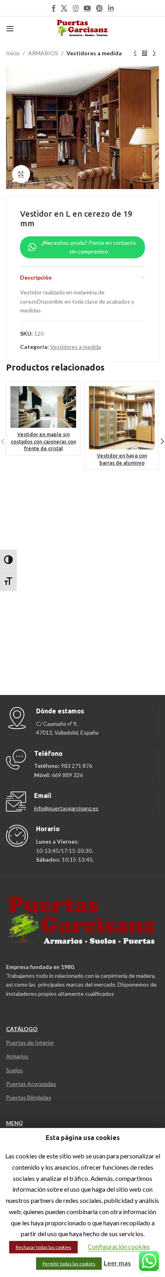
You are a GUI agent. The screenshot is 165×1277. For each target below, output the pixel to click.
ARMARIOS (43, 53)
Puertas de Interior (30, 1042)
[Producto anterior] (135, 53)
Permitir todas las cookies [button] (68, 1263)
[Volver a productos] (144, 53)
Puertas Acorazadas (31, 1083)
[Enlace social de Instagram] (75, 8)
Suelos (14, 1070)
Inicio (13, 53)
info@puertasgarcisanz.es (66, 808)
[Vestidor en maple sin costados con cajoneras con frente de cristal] (43, 407)
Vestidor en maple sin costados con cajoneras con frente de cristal (43, 441)
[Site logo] (82, 27)
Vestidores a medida (94, 53)
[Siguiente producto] (154, 53)
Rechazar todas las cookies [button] (43, 1247)
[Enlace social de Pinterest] (99, 8)
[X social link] (64, 8)
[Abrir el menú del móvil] (10, 28)
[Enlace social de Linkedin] (110, 8)
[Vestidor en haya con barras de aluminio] (122, 417)
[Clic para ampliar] (21, 174)
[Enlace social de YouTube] (87, 8)
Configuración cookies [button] (119, 1246)
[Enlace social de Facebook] (53, 8)
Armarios (17, 1056)
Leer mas (117, 1263)
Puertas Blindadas (28, 1097)
